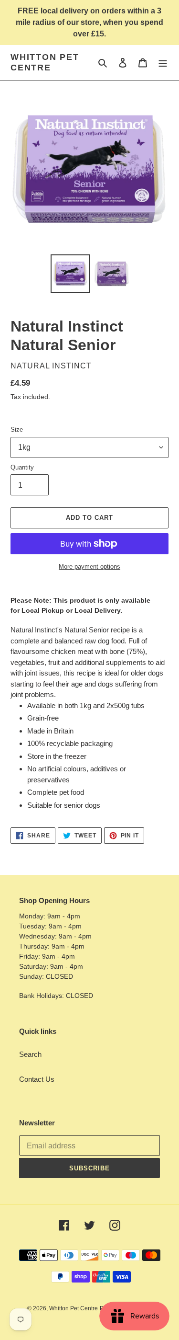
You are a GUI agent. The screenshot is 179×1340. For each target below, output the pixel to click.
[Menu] (163, 62)
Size (17, 429)
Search (30, 1054)
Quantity (22, 467)
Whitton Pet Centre (45, 62)
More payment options (89, 566)
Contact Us (36, 1079)
